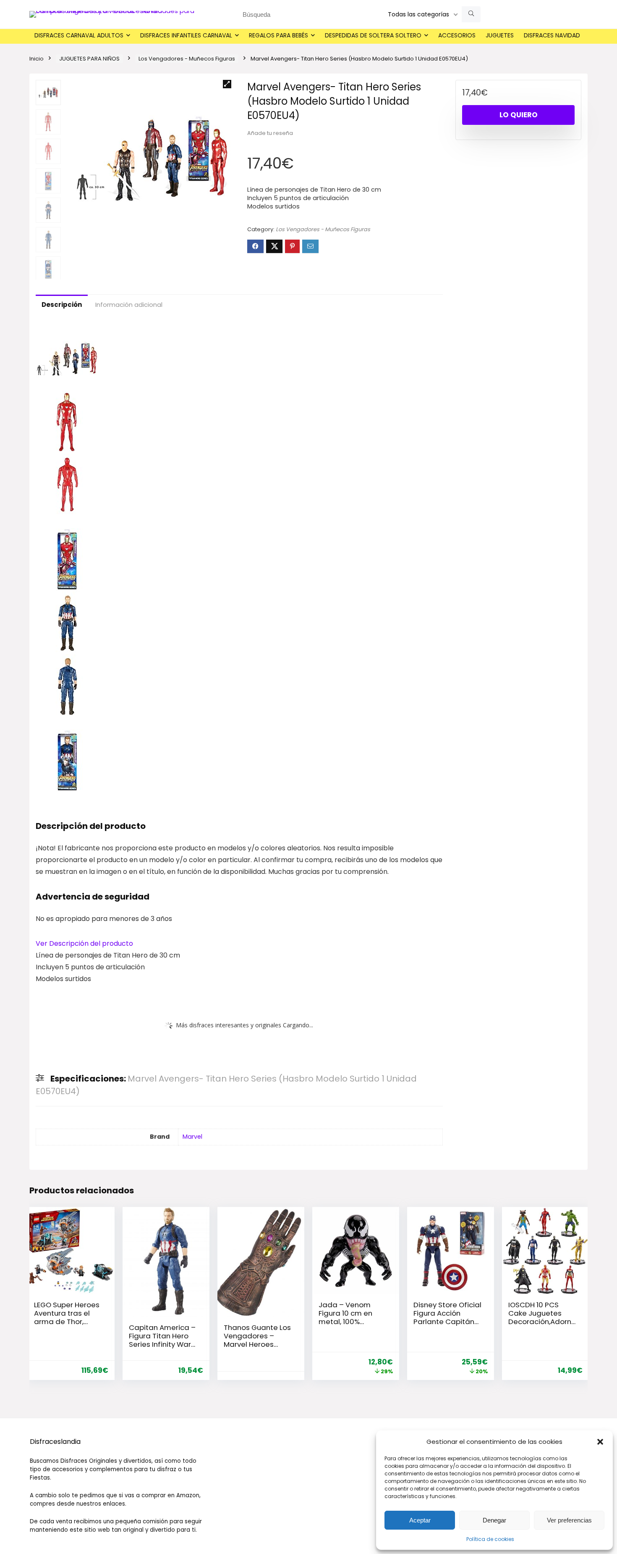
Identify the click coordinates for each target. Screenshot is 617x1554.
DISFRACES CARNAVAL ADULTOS (78, 35)
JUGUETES (500, 35)
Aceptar (420, 1520)
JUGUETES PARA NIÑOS (89, 59)
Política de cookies (490, 1539)
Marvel (192, 1136)
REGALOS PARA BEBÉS (278, 35)
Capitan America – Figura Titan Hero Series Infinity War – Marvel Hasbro (162, 1340)
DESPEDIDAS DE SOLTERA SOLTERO (373, 35)
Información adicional (128, 304)
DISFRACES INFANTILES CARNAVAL (186, 35)
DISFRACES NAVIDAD (552, 35)
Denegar (494, 1520)
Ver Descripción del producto (84, 943)
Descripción (62, 304)
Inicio (36, 59)
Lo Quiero (518, 115)
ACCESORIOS (457, 35)
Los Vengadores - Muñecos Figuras (187, 59)
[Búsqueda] (471, 14)
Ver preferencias (569, 1520)
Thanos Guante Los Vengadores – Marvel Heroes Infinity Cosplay (257, 1340)
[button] (600, 1442)
